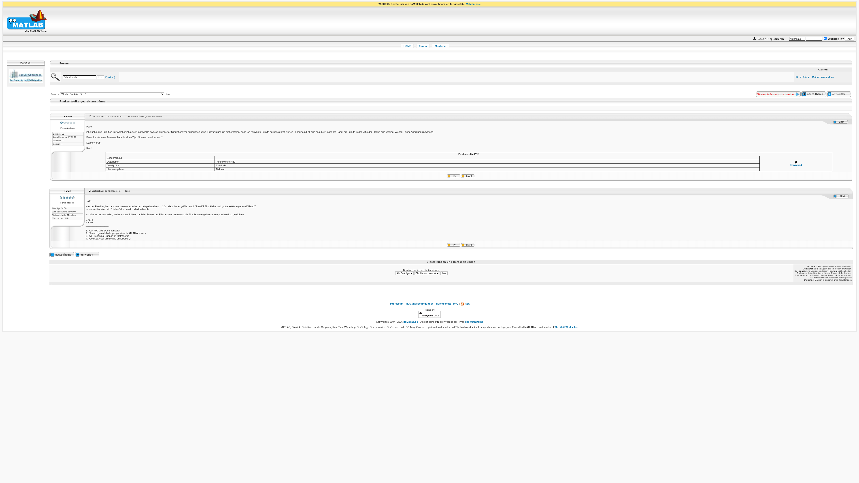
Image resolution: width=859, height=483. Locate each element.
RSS (467, 303)
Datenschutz (443, 303)
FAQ (455, 303)
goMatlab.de (410, 321)
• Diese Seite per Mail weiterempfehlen (814, 77)
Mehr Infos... (473, 4)
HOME (407, 46)
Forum (423, 46)
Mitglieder (441, 46)
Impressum (396, 303)
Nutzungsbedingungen (420, 303)
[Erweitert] (110, 77)
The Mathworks (474, 321)
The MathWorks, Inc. (566, 327)
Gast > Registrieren (770, 38)
